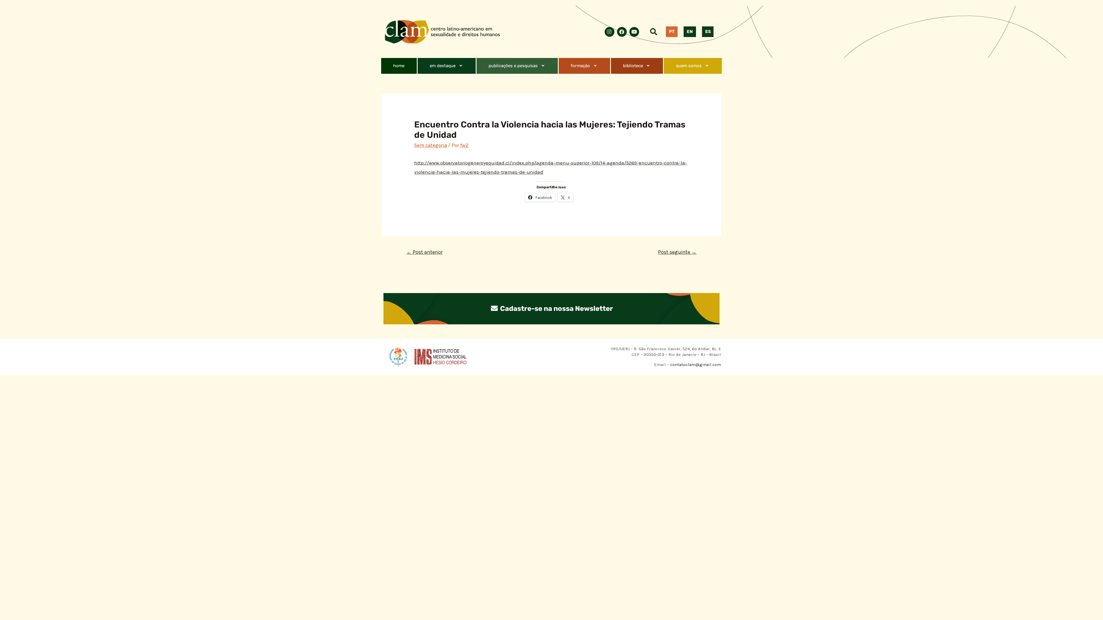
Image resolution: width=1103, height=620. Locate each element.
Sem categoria (430, 145)
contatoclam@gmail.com (695, 364)
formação (580, 65)
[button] (447, 66)
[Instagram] (609, 32)
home (398, 65)
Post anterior (424, 252)
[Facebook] (622, 32)
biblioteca (633, 65)
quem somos (689, 65)
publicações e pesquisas (513, 65)
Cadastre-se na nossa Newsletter (556, 309)
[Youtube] (634, 32)
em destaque (443, 65)
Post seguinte (677, 252)
